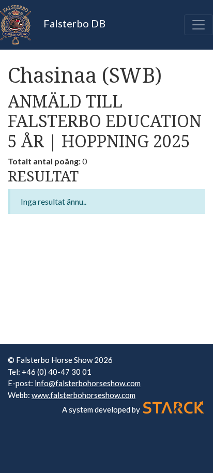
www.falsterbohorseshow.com (83, 395)
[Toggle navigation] (198, 24)
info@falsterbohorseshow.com (88, 383)
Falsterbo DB (73, 23)
